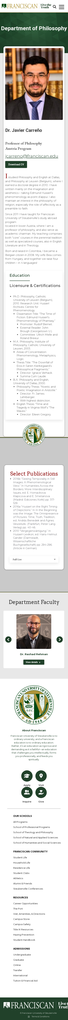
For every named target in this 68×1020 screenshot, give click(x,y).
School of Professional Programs (31, 827)
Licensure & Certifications (35, 285)
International (20, 975)
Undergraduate (22, 954)
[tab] (20, 276)
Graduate (18, 959)
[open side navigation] (61, 7)
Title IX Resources (23, 929)
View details (32, 662)
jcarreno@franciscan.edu (31, 156)
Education (20, 275)
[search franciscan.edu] (54, 7)
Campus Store (21, 919)
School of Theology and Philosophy (33, 832)
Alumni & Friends (22, 883)
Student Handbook (24, 939)
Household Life (21, 862)
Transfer (17, 970)
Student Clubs (21, 873)
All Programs (20, 821)
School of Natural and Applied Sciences (35, 837)
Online (17, 965)
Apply (27, 785)
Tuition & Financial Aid (25, 980)
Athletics (18, 878)
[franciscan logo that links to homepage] (26, 6)
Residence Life (21, 867)
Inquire (26, 801)
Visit (41, 785)
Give (41, 801)
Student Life (20, 857)
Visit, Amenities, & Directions (29, 913)
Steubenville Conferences (28, 888)
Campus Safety (22, 924)
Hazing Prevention (23, 934)
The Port (18, 908)
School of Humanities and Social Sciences (37, 842)
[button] (8, 639)
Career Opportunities (25, 903)
